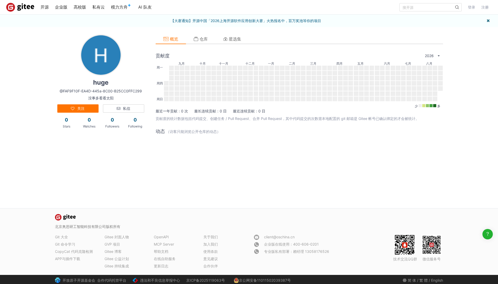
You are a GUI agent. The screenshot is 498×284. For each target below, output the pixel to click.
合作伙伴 (210, 266)
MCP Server (164, 244)
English (437, 280)
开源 (44, 7)
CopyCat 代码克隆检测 (74, 251)
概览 (173, 39)
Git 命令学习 (65, 244)
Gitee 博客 (113, 251)
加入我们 (210, 244)
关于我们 (210, 237)
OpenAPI (161, 237)
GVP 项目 (112, 244)
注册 (485, 7)
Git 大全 (61, 237)
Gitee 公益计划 (117, 258)
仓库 (203, 39)
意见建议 (210, 258)
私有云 (98, 7)
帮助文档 (161, 251)
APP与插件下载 (67, 258)
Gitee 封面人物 (117, 237)
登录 (471, 7)
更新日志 (161, 266)
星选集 (234, 39)
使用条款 (210, 251)
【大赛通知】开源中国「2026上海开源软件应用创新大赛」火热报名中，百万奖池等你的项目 (246, 20)
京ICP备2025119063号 (205, 280)
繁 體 (423, 280)
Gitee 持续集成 (117, 266)
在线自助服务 (165, 258)
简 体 (412, 280)
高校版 (80, 7)
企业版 (61, 7)
